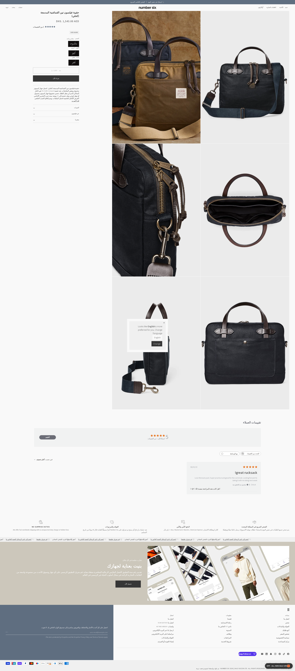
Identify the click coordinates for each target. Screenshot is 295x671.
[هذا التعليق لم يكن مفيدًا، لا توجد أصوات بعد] (192, 489)
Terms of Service (98, 637)
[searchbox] (253, 453)
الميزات (76, 107)
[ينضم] (8, 632)
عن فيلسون (75, 113)
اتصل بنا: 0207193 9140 (166, 623)
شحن (287, 623)
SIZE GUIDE (74, 32)
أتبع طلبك (285, 630)
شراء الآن (56, 78)
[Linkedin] (267, 654)
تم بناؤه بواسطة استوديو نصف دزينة (207, 669)
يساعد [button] (287, 615)
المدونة (228, 630)
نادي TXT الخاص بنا (224, 626)
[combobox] (43, 459)
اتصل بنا (286, 619)
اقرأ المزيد (75, 101)
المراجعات (227, 638)
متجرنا (77, 120)
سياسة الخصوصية (282, 638)
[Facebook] (288, 654)
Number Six (224, 669)
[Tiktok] (284, 654)
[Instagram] (275, 654)
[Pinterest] (280, 654)
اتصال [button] (172, 615)
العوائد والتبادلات (283, 626)
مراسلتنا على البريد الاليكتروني (163, 634)
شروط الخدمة (226, 642)
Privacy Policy (84, 637)
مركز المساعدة (283, 642)
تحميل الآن (128, 584)
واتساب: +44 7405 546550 (165, 626)
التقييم (48, 437)
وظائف (228, 634)
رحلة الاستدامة (226, 623)
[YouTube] (262, 654)
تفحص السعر (284, 634)
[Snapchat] (271, 654)
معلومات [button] (228, 615)
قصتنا (229, 619)
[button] (281, 7)
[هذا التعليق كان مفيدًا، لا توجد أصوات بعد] (197, 489)
